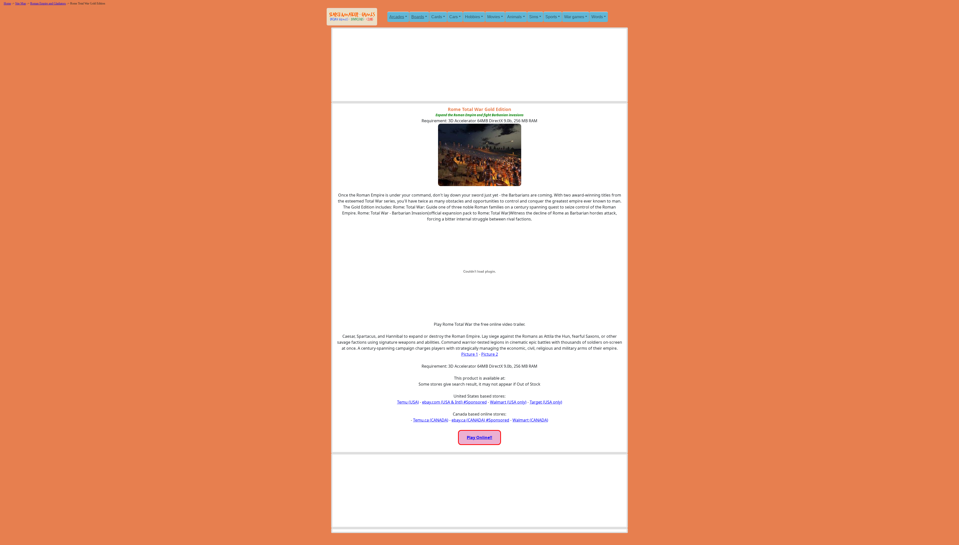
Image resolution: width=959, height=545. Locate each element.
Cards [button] (436, 17)
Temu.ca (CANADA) (430, 420)
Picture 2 (489, 354)
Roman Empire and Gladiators (48, 3)
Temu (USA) (408, 402)
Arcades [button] (396, 17)
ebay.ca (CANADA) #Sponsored (480, 420)
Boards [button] (417, 17)
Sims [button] (533, 17)
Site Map (20, 3)
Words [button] (597, 17)
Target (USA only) (546, 402)
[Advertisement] (479, 66)
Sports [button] (551, 17)
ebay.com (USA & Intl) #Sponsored (454, 402)
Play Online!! (479, 437)
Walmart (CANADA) (530, 420)
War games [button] (574, 17)
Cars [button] (453, 17)
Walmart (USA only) (508, 402)
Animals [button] (514, 17)
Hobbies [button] (472, 17)
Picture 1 (469, 354)
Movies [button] (493, 17)
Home (7, 3)
